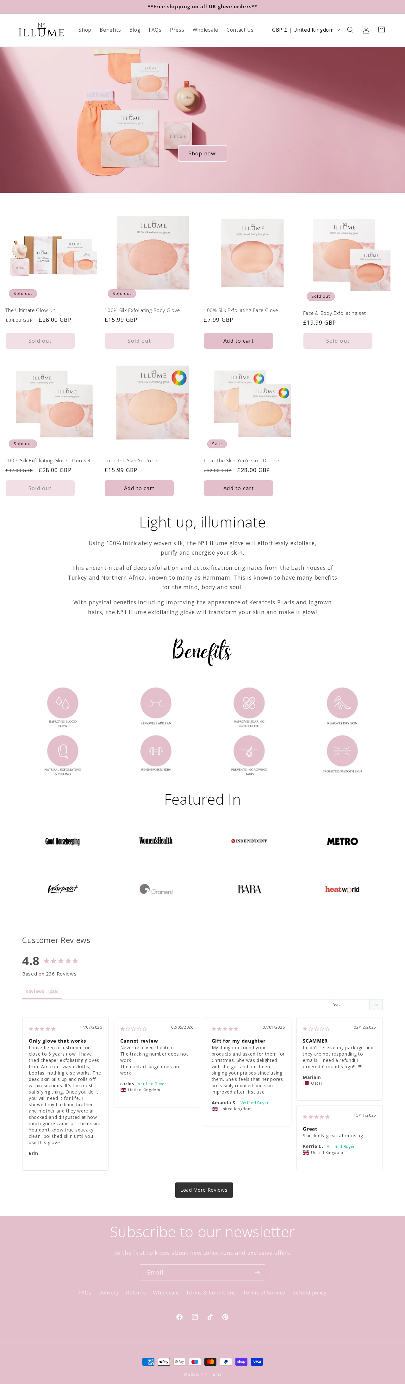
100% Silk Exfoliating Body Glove (142, 310)
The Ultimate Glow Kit (30, 310)
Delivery (108, 1292)
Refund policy (309, 1292)
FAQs (84, 1292)
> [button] (204, 1190)
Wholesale (166, 1292)
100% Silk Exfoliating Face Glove (241, 310)
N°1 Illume (211, 1374)
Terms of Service (264, 1292)
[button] (350, 29)
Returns (136, 1292)
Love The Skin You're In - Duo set (242, 461)
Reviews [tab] (35, 991)
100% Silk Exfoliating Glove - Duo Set (48, 461)
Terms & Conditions (211, 1292)
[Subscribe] (257, 1272)
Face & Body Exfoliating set (334, 313)
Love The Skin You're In (131, 461)
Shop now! (203, 153)
